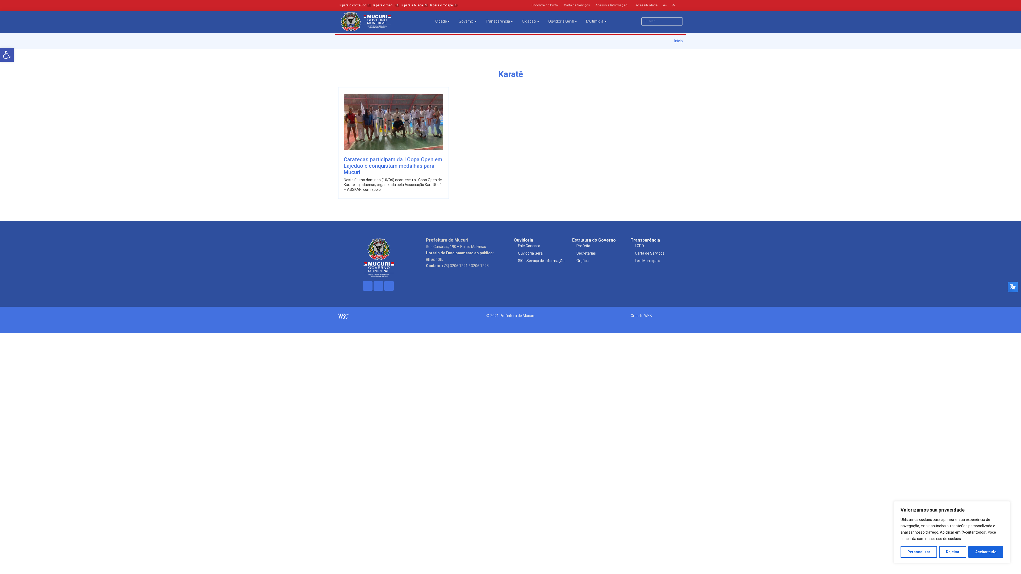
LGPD (639, 246)
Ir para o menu (385, 5)
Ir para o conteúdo (355, 5)
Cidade (441, 21)
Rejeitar (953, 552)
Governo (466, 21)
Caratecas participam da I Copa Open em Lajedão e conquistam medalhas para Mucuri (393, 165)
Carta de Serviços (649, 253)
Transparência (498, 21)
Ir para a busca (414, 5)
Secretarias (586, 253)
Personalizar (918, 552)
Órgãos (582, 261)
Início (678, 41)
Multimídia (594, 21)
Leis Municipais (647, 261)
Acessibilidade (646, 5)
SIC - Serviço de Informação (541, 261)
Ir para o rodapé (443, 5)
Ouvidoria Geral (561, 21)
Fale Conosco (529, 246)
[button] (7, 55)
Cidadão (529, 21)
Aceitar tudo (986, 552)
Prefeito (583, 246)
